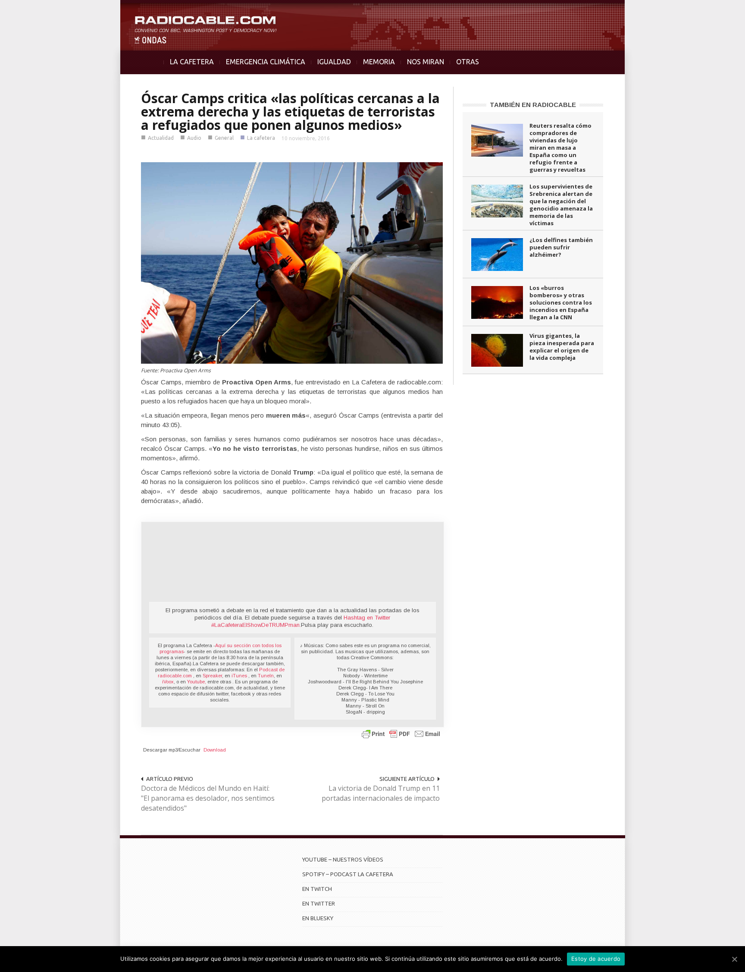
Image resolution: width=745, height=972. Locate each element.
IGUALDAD (334, 62)
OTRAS (467, 62)
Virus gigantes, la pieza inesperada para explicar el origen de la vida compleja (561, 347)
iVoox (168, 681)
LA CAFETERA (192, 62)
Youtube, (196, 681)
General (224, 138)
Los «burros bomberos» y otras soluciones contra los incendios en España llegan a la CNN (560, 302)
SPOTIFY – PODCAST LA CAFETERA (347, 874)
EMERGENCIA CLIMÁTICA (265, 62)
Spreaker (212, 675)
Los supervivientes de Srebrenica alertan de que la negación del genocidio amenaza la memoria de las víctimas (561, 204)
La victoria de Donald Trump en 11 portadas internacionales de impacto (381, 793)
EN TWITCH (317, 889)
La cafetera (261, 138)
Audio (194, 138)
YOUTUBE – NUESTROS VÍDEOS (342, 859)
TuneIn (266, 675)
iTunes (240, 675)
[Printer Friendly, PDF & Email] (401, 733)
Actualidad (161, 138)
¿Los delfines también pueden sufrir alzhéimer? (561, 247)
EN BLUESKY (317, 918)
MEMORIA (379, 62)
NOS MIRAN (425, 62)
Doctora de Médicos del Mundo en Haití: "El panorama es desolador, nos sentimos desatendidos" (208, 798)
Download (214, 749)
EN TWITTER (318, 903)
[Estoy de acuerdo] (734, 959)
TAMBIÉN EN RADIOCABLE (533, 104)
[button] (715, 11)
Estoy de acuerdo (595, 958)
